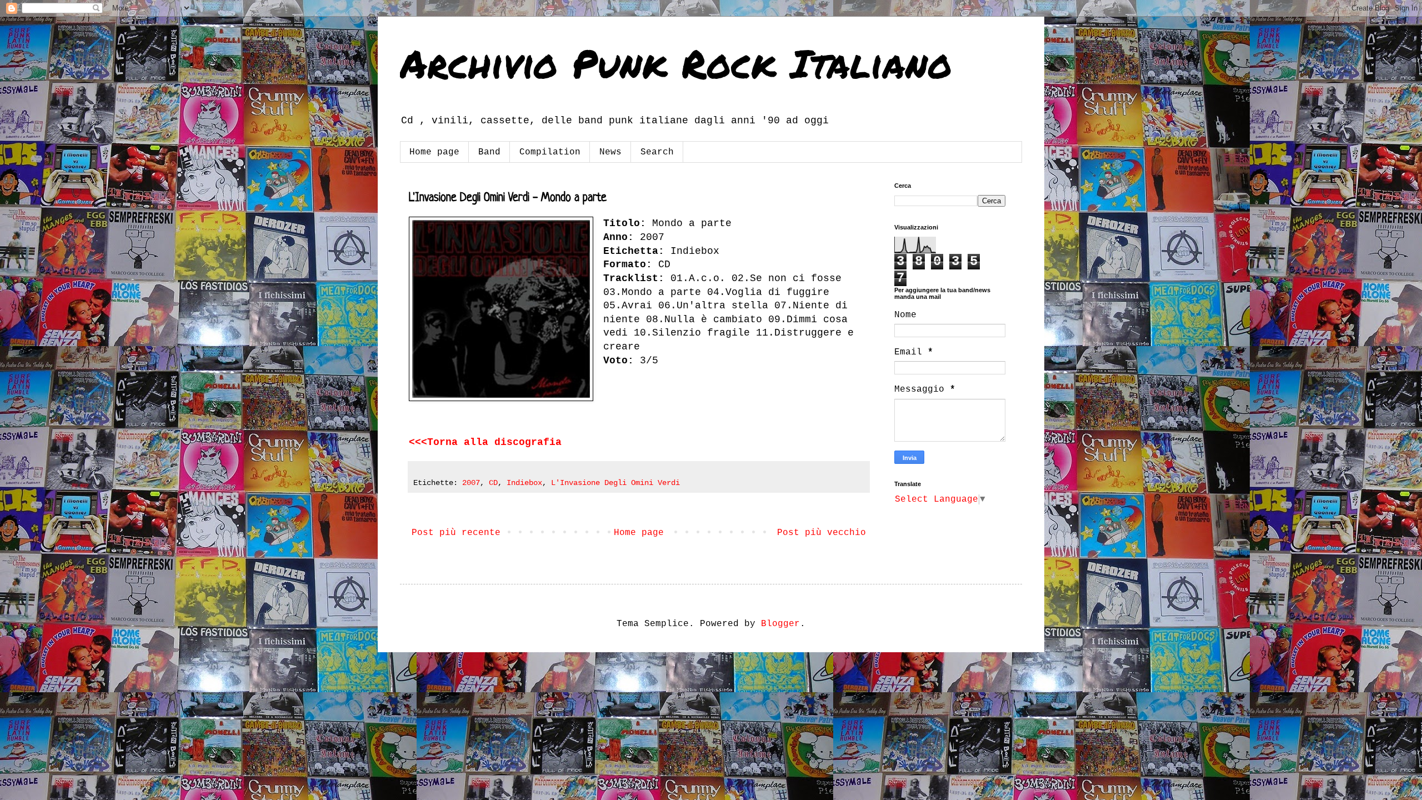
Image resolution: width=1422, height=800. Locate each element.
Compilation (549, 152)
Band (489, 152)
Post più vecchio (821, 533)
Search (657, 152)
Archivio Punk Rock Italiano (676, 63)
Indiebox (524, 482)
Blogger (780, 624)
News (610, 152)
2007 (471, 482)
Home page (434, 152)
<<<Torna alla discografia (485, 442)
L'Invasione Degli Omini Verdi (615, 482)
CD (493, 482)
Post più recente (456, 533)
